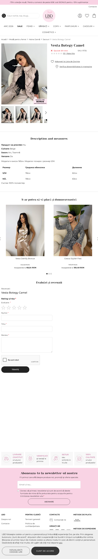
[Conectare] (79, 15)
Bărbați (43, 26)
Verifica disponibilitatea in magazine (75, 66)
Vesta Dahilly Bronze (25, 258)
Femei (30, 26)
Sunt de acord (45, 551)
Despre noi (6, 519)
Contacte (93, 6)
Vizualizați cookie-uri (16, 551)
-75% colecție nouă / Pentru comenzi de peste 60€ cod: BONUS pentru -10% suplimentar (49, 2)
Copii (56, 26)
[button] (7, 114)
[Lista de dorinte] (87, 15)
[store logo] (49, 15)
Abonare (49, 502)
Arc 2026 (8, 26)
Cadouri (88, 26)
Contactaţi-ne (60, 520)
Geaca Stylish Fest (73, 258)
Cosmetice (48, 32)
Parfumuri (71, 26)
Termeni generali (32, 519)
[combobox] (20, 15)
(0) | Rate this (69, 53)
